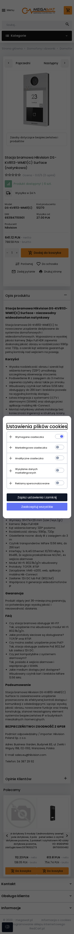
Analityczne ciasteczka (29, 458)
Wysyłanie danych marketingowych (26, 470)
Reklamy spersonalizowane (32, 483)
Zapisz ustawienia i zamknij (37, 497)
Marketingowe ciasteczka (31, 447)
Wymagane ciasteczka (29, 437)
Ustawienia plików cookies (37, 426)
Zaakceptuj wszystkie (37, 506)
